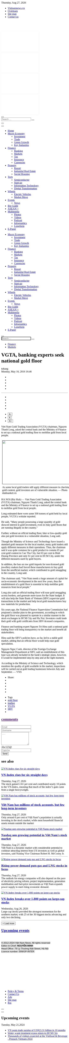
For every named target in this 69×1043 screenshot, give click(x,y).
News (17, 203)
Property (12, 165)
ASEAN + (13, 208)
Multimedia (13, 211)
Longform (19, 226)
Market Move (21, 197)
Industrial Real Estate (25, 171)
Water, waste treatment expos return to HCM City (33, 1033)
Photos (17, 214)
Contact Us (13, 994)
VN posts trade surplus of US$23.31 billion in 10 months (36, 1030)
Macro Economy (16, 133)
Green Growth (21, 142)
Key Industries (21, 145)
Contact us (13, 16)
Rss (9, 1002)
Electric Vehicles (22, 194)
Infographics (20, 223)
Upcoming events (15, 930)
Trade (17, 139)
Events (11, 200)
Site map (12, 14)
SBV (10, 708)
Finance (12, 148)
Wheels (11, 191)
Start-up (18, 182)
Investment (19, 136)
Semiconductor (21, 179)
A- (10, 414)
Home (11, 130)
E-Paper (12, 229)
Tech (10, 177)
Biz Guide (13, 205)
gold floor (13, 700)
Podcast (18, 220)
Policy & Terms (16, 991)
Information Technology (26, 185)
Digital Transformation (25, 188)
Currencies (19, 162)
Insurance (19, 159)
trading (11, 703)
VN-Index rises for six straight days (24, 775)
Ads (10, 997)
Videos (17, 217)
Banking (18, 151)
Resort (17, 168)
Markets (18, 153)
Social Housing (22, 174)
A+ (10, 421)
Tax (16, 156)
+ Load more (8, 923)
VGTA (11, 706)
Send (5, 753)
